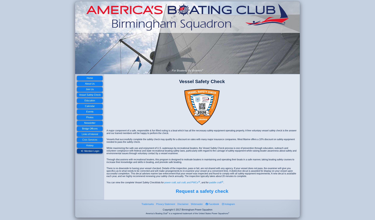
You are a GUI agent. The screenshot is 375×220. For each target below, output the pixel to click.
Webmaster (197, 204)
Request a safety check (202, 191)
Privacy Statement (165, 204)
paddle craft (215, 182)
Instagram (230, 204)
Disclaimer (183, 204)
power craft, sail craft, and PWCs (181, 182)
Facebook (214, 204)
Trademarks (148, 204)
